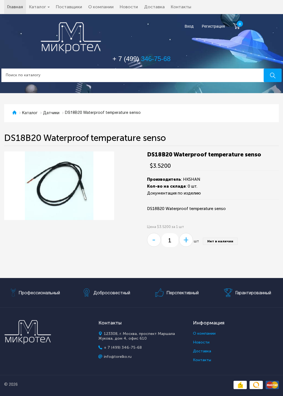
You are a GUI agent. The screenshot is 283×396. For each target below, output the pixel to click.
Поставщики (69, 6)
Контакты (181, 6)
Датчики (51, 113)
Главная (16, 6)
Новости (129, 6)
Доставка (154, 6)
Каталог (30, 113)
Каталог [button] (38, 6)
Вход (189, 26)
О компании (101, 6)
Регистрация (213, 26)
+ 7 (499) (141, 58)
